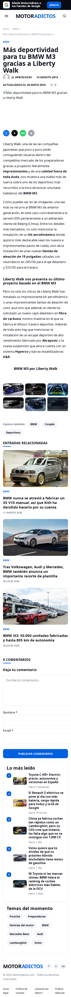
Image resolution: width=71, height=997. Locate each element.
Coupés (50, 424)
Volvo (38, 943)
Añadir (54, 4)
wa (23, 133)
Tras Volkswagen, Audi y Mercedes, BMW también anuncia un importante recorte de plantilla (33, 571)
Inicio (6, 29)
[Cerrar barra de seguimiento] (65, 5)
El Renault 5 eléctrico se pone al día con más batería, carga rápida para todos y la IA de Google (46, 800)
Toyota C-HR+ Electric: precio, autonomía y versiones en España (45, 778)
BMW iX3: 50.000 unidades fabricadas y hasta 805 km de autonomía (35, 637)
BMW (16, 29)
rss (63, 966)
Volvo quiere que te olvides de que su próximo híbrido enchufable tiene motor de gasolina (46, 855)
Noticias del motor (22, 925)
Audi (40, 934)
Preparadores (37, 916)
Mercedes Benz (19, 934)
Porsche (15, 916)
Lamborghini (18, 943)
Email (8, 730)
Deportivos (13, 432)
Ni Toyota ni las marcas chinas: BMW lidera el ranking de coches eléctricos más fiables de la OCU (45, 881)
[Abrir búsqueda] (64, 16)
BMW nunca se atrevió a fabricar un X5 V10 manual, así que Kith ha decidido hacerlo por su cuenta (34, 502)
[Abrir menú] (6, 16)
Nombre (10, 712)
